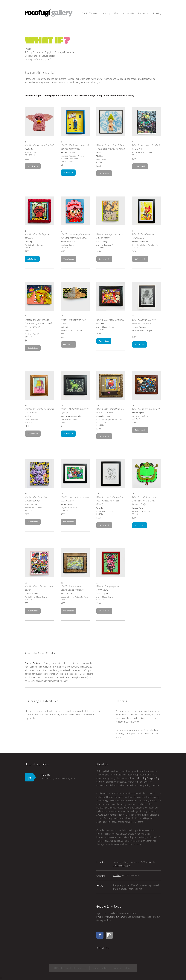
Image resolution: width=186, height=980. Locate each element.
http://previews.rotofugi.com (110, 916)
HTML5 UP (127, 967)
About (117, 13)
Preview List (143, 13)
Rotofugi (157, 13)
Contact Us (128, 13)
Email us (117, 875)
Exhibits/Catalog (89, 13)
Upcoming (105, 13)
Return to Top (102, 948)
